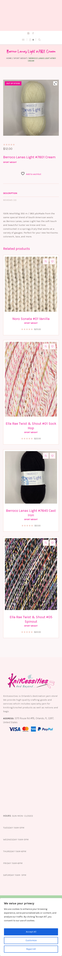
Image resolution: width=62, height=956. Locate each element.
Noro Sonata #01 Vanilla (31, 319)
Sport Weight (20, 58)
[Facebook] (33, 33)
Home (9, 58)
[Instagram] (28, 33)
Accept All (31, 931)
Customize (31, 940)
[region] (31, 927)
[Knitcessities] (31, 15)
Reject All (31, 949)
